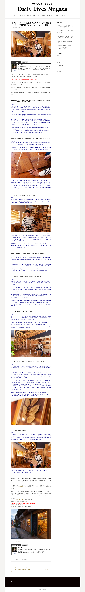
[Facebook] (14, 70)
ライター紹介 (50, 15)
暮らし (23, 15)
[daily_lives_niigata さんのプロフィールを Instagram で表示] (11, 581)
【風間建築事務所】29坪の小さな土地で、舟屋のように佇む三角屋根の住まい (65, 37)
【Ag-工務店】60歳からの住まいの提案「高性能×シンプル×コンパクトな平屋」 (65, 32)
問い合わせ (69, 15)
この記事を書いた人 (16, 62)
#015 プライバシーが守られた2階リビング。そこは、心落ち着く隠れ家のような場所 (20, 569)
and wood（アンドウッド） (17, 499)
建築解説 (35, 15)
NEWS (19, 15)
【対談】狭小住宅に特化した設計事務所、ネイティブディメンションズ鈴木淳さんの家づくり (42, 569)
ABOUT (44, 15)
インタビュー (29, 15)
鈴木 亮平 (21, 27)
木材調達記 (20, 486)
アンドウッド (25, 559)
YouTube (63, 15)
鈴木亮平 (18, 541)
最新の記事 (25, 62)
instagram (56, 15)
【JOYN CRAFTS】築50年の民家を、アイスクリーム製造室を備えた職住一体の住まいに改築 (65, 26)
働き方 (39, 15)
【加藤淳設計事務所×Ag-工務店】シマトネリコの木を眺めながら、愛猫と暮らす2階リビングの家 (65, 47)
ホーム (15, 15)
